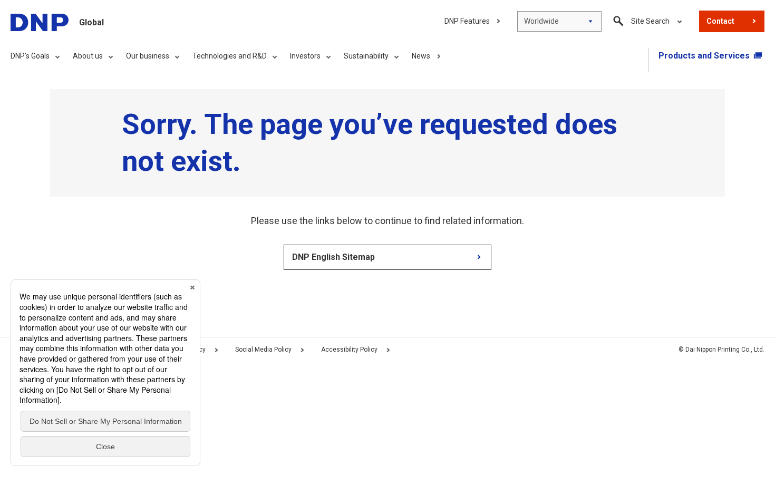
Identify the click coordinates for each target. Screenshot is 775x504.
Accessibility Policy (349, 349)
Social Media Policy (263, 349)
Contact (720, 21)
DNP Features (467, 21)
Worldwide (541, 21)
